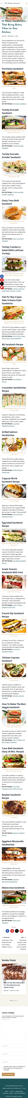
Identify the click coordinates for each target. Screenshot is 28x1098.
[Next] (23, 981)
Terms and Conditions (19, 1093)
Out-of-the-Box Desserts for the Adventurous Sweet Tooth (13, 985)
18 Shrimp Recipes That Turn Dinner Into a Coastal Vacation (21, 943)
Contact (12, 1091)
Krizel (4, 36)
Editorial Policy (19, 1091)
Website (5, 1062)
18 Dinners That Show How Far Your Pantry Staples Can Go (7, 942)
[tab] (10, 1000)
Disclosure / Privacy (8, 1093)
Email (5, 1054)
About (6, 1091)
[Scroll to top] (24, 1095)
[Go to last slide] (4, 981)
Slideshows (5, 18)
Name (5, 1046)
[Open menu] (26, 3)
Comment (6, 1019)
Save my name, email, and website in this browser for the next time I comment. (14, 1068)
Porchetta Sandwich (19, 104)
